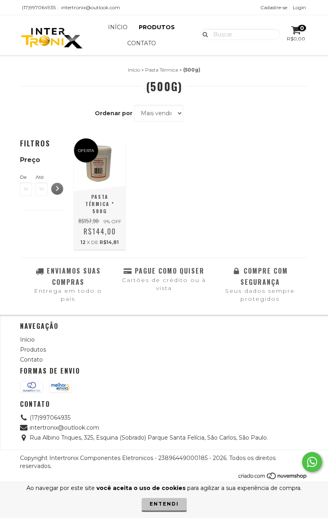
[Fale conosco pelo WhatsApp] (312, 462)
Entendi (164, 504)
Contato (141, 43)
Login (299, 7)
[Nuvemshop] (273, 478)
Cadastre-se (273, 7)
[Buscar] (203, 34)
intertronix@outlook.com (90, 7)
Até (40, 177)
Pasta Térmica (161, 70)
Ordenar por (113, 113)
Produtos (157, 27)
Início (118, 27)
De (23, 177)
